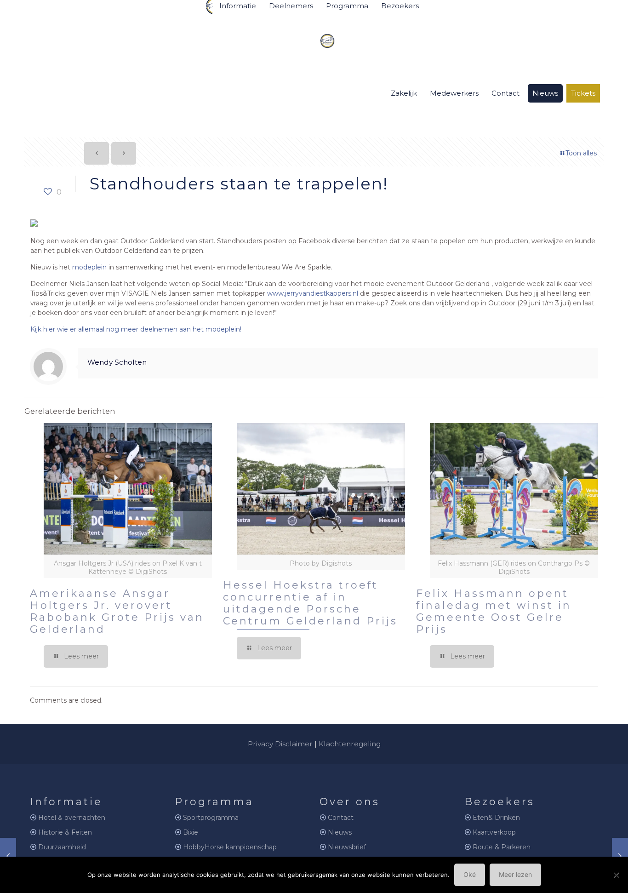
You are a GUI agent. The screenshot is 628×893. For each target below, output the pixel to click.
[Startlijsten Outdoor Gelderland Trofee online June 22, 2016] (8, 856)
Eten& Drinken (496, 817)
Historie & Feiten (65, 832)
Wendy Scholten (117, 362)
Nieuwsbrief (347, 847)
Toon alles (581, 153)
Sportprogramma (211, 817)
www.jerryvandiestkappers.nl (312, 293)
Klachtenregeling (350, 743)
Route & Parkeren (502, 847)
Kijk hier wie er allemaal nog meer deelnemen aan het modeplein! (135, 329)
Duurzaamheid (62, 847)
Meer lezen (515, 874)
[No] (616, 875)
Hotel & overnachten (71, 817)
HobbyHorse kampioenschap (230, 847)
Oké (469, 874)
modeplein (89, 267)
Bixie (190, 832)
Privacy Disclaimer (280, 743)
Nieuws (340, 832)
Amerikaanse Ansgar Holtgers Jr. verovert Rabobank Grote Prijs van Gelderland (117, 611)
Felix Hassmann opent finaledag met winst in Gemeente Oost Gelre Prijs (493, 611)
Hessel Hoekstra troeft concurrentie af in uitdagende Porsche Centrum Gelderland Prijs (310, 603)
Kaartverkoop (494, 832)
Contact (341, 817)
